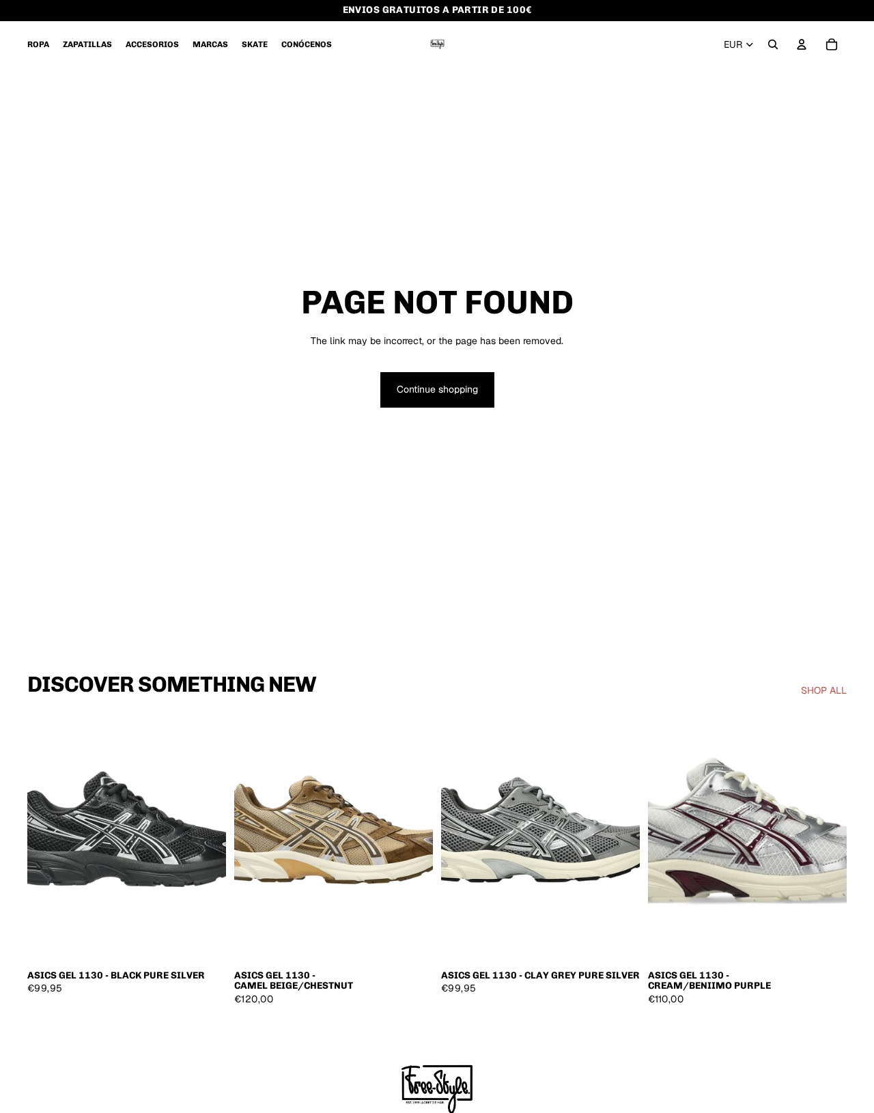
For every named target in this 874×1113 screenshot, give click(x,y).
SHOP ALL (824, 690)
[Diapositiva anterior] (47, 838)
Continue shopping (437, 389)
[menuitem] (38, 44)
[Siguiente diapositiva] (205, 838)
